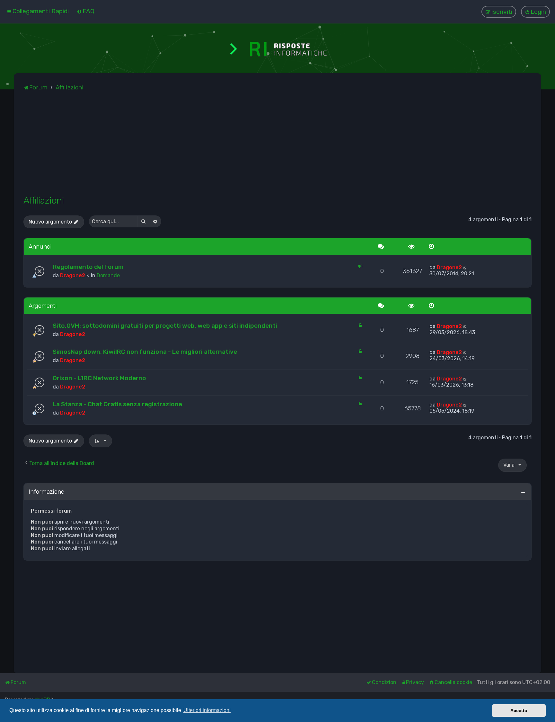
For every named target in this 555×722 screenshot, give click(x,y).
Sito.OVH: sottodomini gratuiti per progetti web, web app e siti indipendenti (165, 325)
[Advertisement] (216, 147)
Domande (108, 275)
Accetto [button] (518, 710)
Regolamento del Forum (88, 266)
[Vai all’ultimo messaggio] (465, 267)
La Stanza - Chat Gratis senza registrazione (117, 404)
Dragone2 (72, 275)
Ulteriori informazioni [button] (207, 710)
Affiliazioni (43, 200)
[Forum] (277, 48)
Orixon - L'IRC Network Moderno (99, 378)
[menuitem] (85, 11)
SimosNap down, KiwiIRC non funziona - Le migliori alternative (145, 351)
